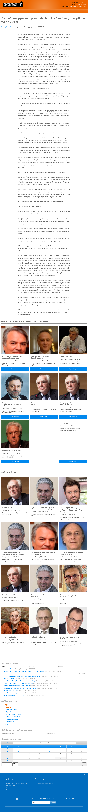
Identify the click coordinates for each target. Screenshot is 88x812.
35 (7, 758)
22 (71, 756)
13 (49, 753)
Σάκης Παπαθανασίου (9, 27)
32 (7, 751)
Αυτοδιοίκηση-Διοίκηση (13, 714)
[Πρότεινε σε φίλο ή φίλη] (85, 31)
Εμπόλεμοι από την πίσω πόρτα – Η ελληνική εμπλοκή (73, 553)
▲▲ (85, 774)
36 (7, 760)
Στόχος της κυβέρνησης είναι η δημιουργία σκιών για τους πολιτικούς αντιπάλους (13, 404)
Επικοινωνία (10, 788)
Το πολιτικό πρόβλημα (10, 595)
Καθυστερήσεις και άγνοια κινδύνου (41, 403)
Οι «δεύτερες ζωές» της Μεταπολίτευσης (68, 595)
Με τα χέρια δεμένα (9, 637)
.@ (45, 783)
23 (81, 756)
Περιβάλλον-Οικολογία (13, 712)
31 (7, 749)
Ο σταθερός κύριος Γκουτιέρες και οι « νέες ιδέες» (43, 553)
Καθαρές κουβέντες (38, 637)
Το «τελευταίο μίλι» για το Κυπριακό (40, 595)
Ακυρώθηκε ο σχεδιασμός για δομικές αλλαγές (41, 357)
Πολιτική (8, 707)
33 (7, 753)
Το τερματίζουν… (8, 507)
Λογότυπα (9, 790)
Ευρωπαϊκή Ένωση (12, 719)
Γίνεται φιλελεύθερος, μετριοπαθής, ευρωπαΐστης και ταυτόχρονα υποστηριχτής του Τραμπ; (71, 510)
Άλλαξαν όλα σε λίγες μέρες (12, 450)
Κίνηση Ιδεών (10, 721)
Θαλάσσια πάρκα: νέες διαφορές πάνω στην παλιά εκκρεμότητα (43, 508)
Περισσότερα (15, 369)
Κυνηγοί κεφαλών (66, 356)
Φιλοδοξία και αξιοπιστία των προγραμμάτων (30, 683)
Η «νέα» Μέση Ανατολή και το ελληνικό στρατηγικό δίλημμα (13, 553)
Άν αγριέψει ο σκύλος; (19, 678)
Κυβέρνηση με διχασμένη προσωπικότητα (69, 403)
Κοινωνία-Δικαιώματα (13, 716)
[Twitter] (17, 799)
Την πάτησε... (64, 423)
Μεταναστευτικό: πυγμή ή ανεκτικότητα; (27, 685)
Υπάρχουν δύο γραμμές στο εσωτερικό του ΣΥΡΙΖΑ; (12, 357)
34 (7, 756)
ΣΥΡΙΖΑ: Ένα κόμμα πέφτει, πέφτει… (69, 637)
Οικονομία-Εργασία (12, 709)
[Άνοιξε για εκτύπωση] (82, 31)
